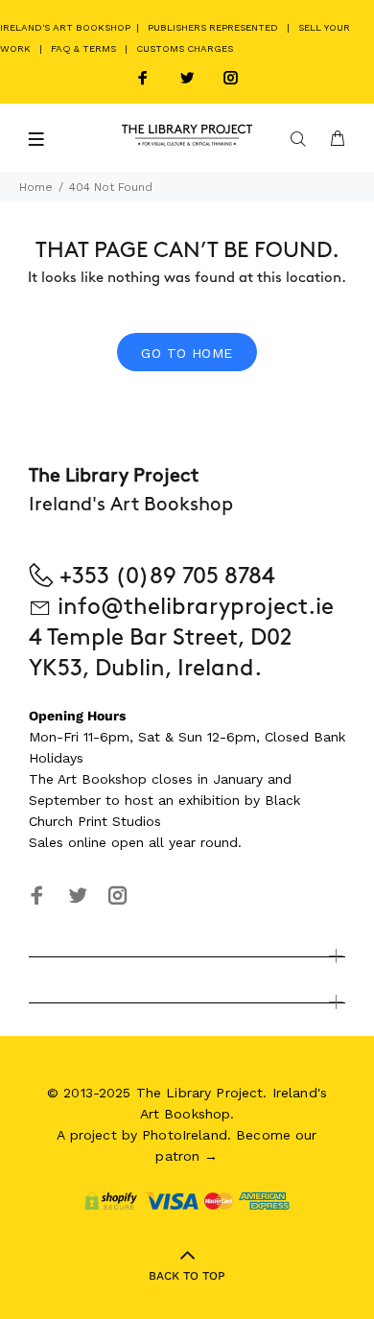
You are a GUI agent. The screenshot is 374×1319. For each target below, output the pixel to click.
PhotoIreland (184, 1134)
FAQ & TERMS (83, 48)
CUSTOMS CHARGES (184, 48)
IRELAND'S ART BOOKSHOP (66, 27)
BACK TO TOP (187, 1276)
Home (36, 187)
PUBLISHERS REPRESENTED (213, 27)
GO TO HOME (186, 353)
